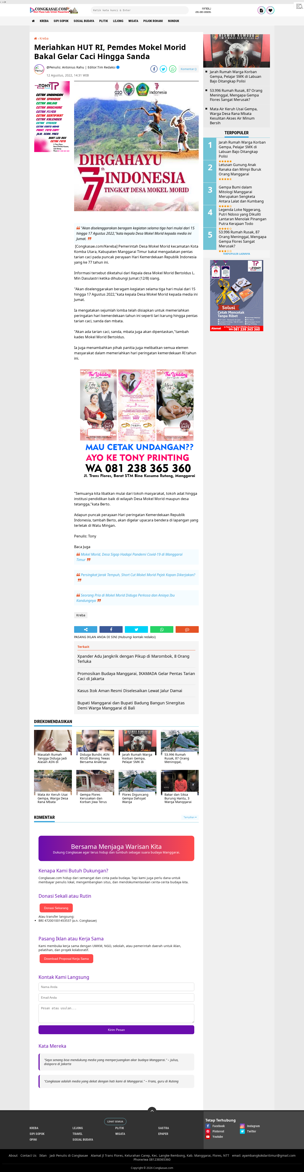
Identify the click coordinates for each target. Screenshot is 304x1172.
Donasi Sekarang (56, 908)
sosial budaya (84, 21)
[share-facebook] (154, 68)
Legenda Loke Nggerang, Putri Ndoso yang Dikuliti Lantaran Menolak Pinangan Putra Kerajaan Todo (242, 216)
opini (33, 1139)
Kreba (44, 21)
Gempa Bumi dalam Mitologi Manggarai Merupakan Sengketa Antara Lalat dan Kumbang (241, 194)
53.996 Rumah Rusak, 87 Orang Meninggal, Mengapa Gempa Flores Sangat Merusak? (236, 95)
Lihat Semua (115, 1121)
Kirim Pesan (116, 1030)
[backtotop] (152, 1111)
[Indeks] (261, 10)
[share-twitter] (163, 68)
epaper (163, 1134)
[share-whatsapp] (172, 68)
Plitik (103, 21)
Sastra (163, 1128)
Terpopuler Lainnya (236, 253)
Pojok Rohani (153, 21)
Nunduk (173, 21)
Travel (78, 1134)
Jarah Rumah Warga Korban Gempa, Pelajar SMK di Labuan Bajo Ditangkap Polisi (235, 76)
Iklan (43, 1155)
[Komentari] (187, 629)
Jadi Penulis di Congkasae (69, 1155)
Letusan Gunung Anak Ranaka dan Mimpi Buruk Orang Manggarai (240, 169)
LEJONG (118, 21)
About (13, 1155)
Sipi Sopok (61, 21)
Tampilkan (189, 817)
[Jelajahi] (299, 6)
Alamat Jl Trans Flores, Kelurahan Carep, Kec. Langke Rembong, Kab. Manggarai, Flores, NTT (160, 1155)
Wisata (133, 21)
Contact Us (28, 1155)
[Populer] (270, 10)
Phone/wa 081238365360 (152, 1159)
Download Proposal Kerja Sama (66, 958)
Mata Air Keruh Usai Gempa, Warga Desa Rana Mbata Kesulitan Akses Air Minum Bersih (233, 116)
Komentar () (189, 69)
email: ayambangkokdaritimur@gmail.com (264, 1155)
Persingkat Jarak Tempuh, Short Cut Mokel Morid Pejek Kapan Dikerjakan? (138, 574)
